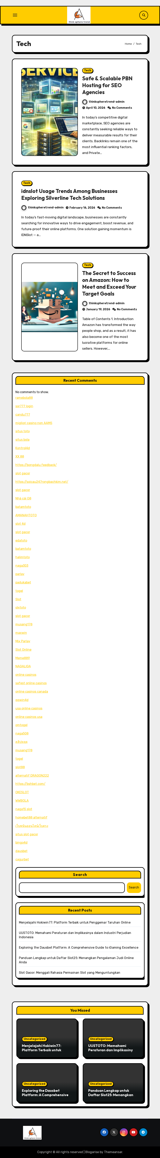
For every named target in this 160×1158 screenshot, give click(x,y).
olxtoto (20, 607)
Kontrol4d (22, 448)
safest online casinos (31, 683)
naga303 (21, 565)
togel (19, 591)
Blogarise (92, 1152)
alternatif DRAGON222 (32, 775)
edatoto (21, 540)
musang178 (23, 624)
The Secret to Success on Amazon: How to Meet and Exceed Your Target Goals (109, 283)
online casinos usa (28, 717)
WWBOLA (22, 800)
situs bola (22, 439)
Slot (18, 599)
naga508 (21, 733)
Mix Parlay (22, 641)
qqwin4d (21, 700)
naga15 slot (23, 809)
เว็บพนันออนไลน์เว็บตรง (31, 826)
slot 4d (20, 524)
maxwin (21, 633)
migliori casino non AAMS (33, 423)
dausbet (21, 851)
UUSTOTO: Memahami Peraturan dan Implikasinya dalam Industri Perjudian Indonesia (111, 1052)
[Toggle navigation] (15, 15)
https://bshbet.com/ (30, 784)
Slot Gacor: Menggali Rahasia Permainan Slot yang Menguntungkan (69, 972)
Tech (87, 70)
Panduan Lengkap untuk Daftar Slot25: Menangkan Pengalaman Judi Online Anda (110, 1097)
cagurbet (22, 859)
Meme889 (22, 658)
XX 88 (19, 456)
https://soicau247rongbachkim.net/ (41, 482)
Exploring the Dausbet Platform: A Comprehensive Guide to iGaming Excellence (78, 947)
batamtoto (23, 507)
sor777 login (24, 406)
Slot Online (23, 649)
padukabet (23, 582)
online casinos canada (31, 691)
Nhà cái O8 (23, 498)
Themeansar (113, 1152)
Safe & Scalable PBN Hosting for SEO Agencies (107, 85)
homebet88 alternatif (31, 817)
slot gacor (22, 473)
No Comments (122, 107)
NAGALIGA (23, 666)
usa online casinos (28, 708)
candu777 (22, 414)
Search (80, 874)
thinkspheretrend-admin (106, 101)
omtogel (21, 725)
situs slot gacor (26, 834)
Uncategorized (34, 1039)
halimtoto (22, 557)
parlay (19, 574)
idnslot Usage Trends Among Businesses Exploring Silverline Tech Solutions (69, 194)
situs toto (22, 431)
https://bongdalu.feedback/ (36, 465)
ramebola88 (24, 398)
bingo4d (21, 842)
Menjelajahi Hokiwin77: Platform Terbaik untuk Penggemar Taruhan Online (75, 922)
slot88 (20, 767)
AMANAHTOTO (26, 515)
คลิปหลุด (21, 742)
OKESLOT (22, 792)
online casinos (25, 675)
